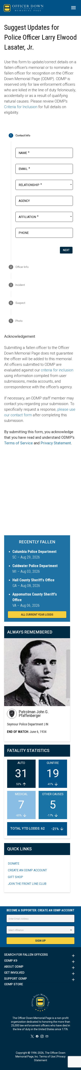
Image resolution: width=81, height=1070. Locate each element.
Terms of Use (47, 1056)
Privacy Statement (55, 443)
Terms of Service (18, 443)
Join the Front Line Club (27, 884)
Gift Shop (15, 877)
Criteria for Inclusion (20, 107)
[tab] (40, 135)
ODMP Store (13, 984)
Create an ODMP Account (27, 870)
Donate (13, 863)
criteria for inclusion (57, 370)
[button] (40, 956)
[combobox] (46, 184)
